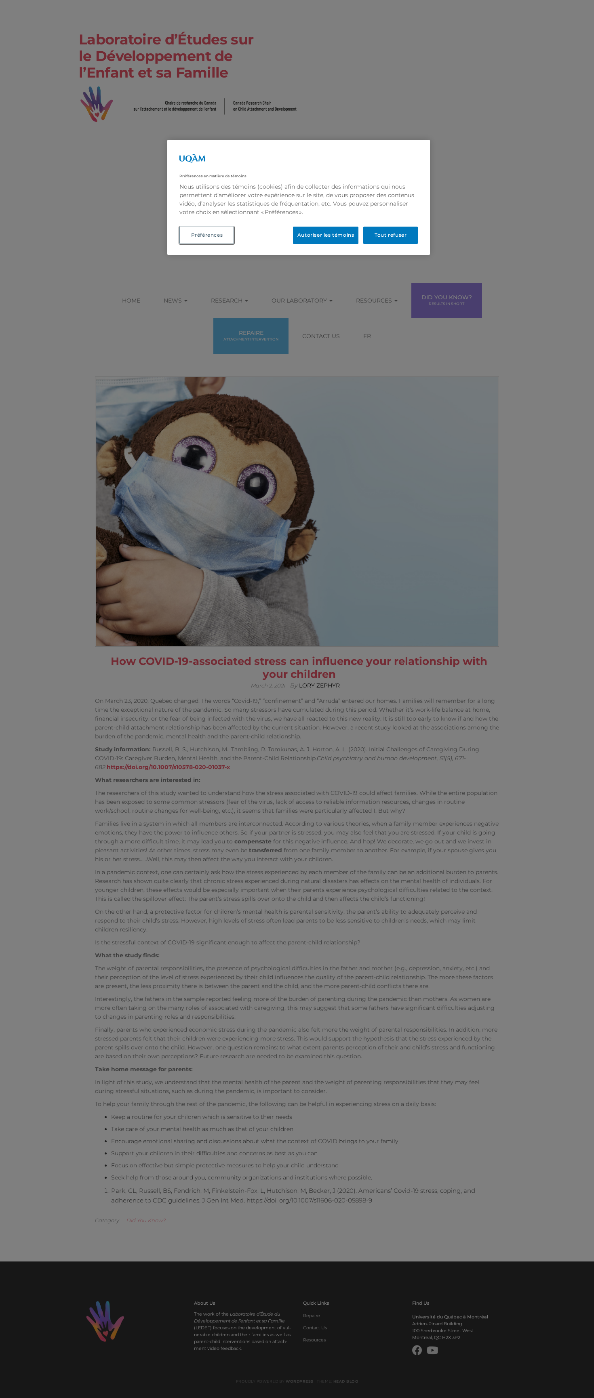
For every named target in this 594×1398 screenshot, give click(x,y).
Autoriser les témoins (325, 235)
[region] (298, 197)
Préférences (207, 235)
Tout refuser (391, 235)
